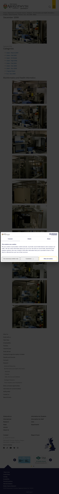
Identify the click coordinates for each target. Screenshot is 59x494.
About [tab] (48, 238)
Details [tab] (29, 238)
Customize (28, 258)
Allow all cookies (48, 258)
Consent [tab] (10, 238)
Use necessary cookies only (10, 258)
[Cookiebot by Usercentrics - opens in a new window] (50, 234)
